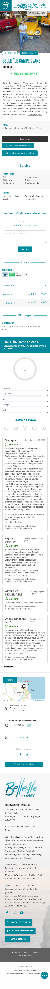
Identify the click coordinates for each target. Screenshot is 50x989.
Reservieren (25, 139)
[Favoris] (35, 5)
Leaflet (37, 700)
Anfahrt (10, 679)
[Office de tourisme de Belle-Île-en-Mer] (21, 787)
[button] (41, 6)
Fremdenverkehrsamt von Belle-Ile (17, 805)
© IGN (42, 700)
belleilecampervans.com (20, 737)
